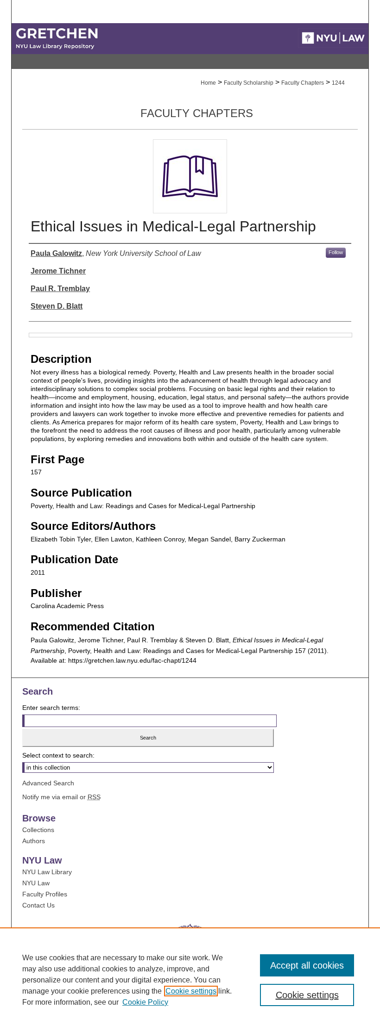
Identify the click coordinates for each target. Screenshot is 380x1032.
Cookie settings (190, 991)
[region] (190, 979)
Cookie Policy (145, 1002)
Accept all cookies (307, 965)
